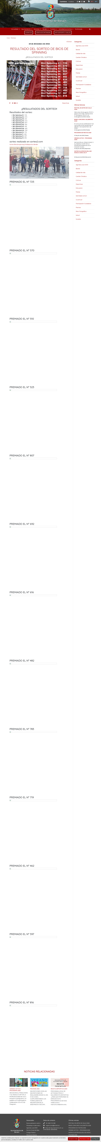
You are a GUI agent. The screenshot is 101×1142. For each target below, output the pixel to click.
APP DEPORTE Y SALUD (62, 32)
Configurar (95, 1139)
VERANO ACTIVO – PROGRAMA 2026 (79, 1130)
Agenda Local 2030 (82, 46)
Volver (69, 41)
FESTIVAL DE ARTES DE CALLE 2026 (78, 1123)
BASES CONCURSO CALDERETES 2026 (79, 1125)
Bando (78, 49)
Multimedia (78, 29)
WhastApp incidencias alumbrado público (38, 1125)
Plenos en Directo (31, 1135)
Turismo (52, 29)
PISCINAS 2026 (72, 1135)
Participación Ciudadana (83, 84)
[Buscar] (90, 29)
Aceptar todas (73, 1139)
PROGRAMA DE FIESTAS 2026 (77, 1128)
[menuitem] (63, 2)
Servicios (36, 29)
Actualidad (14, 29)
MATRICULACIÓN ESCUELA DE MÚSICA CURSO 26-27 (83, 1132)
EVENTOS (28, 32)
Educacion (79, 69)
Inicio (8, 38)
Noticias (13, 38)
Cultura (78, 61)
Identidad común (81, 77)
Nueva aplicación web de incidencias (36, 1123)
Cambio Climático (81, 57)
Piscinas (78, 88)
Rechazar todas (85, 1139)
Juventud (79, 80)
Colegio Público (31, 1132)
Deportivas (65, 103)
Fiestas (78, 73)
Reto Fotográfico (81, 92)
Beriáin (45, 29)
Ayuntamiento (26, 29)
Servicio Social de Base (32, 1130)
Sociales (78, 100)
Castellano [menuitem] (63, 1)
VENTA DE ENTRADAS (43, 32)
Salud (78, 96)
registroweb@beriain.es (52, 1125)
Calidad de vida (80, 53)
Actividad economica (65, 29)
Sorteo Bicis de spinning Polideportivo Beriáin (24, 144)
